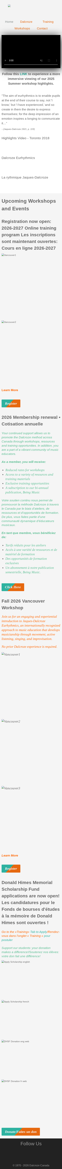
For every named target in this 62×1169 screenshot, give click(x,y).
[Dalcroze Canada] (31, 8)
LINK (23, 74)
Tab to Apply (38, 932)
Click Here (13, 587)
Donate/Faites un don (21, 1132)
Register (11, 403)
